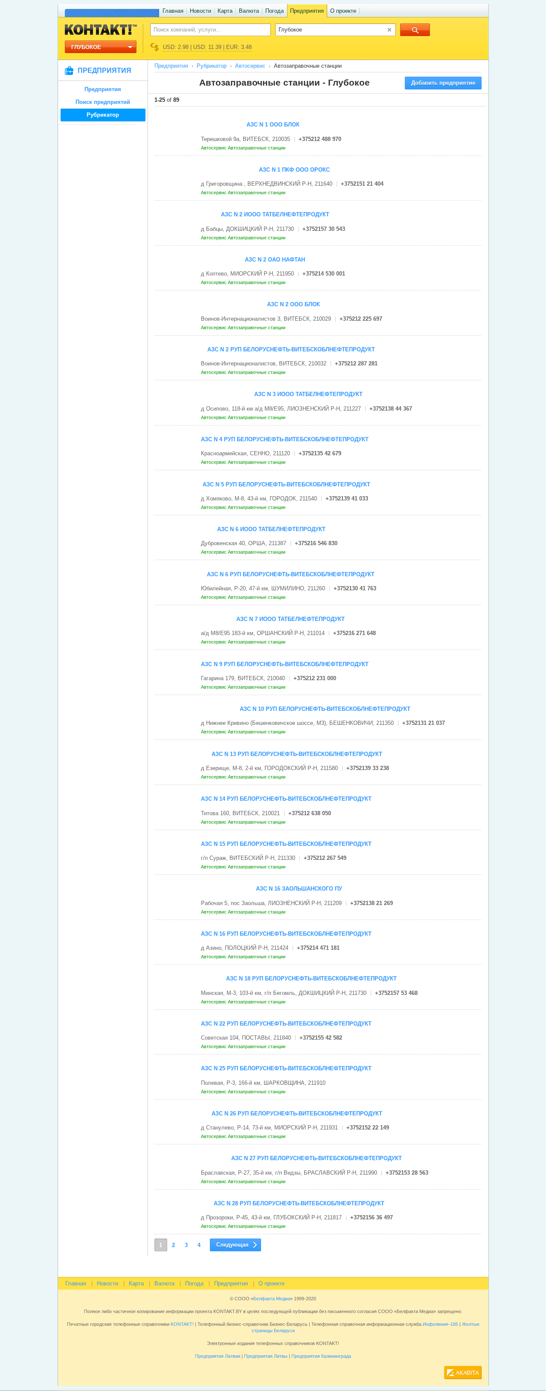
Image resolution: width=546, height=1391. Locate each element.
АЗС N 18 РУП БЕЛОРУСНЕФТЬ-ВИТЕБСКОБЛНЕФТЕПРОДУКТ (311, 978)
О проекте (343, 11)
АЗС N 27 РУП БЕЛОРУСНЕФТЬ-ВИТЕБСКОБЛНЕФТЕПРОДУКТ (316, 1158)
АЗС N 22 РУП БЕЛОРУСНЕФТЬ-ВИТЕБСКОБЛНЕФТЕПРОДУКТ (286, 1023)
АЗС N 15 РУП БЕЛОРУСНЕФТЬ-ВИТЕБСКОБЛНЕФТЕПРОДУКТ (286, 844)
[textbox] (205, 29)
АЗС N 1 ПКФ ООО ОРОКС (294, 170)
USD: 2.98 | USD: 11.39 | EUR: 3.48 (207, 47)
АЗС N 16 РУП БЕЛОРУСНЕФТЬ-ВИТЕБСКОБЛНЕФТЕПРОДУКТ (286, 934)
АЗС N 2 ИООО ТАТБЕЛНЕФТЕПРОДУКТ (275, 214)
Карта (225, 11)
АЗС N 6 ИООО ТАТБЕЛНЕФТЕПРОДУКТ (271, 529)
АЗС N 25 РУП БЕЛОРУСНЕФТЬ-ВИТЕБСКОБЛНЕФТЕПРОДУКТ (286, 1068)
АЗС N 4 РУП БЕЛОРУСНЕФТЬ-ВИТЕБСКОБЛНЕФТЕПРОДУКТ (285, 439)
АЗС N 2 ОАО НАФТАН (275, 259)
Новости (200, 11)
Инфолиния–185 (440, 1324)
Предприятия (307, 11)
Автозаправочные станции (257, 147)
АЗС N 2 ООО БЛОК (293, 304)
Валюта (249, 11)
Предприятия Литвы (266, 1356)
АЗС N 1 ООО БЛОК (273, 124)
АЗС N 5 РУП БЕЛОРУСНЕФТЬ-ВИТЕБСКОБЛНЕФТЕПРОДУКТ (286, 484)
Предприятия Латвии (217, 1356)
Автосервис (250, 66)
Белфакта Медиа (271, 1298)
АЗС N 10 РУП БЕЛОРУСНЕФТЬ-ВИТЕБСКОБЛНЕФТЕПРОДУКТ (325, 709)
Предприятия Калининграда (321, 1356)
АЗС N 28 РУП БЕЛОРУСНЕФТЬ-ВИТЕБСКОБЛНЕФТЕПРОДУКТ (299, 1203)
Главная (173, 11)
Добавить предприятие (443, 83)
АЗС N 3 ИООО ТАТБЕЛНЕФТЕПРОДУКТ (308, 394)
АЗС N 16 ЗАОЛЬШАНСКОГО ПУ (299, 888)
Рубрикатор (103, 115)
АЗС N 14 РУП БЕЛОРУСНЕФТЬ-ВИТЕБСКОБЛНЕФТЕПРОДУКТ (286, 799)
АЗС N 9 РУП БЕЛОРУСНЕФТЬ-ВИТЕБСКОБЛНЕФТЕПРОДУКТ (285, 664)
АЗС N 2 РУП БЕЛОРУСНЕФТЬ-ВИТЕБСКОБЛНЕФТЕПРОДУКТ (291, 349)
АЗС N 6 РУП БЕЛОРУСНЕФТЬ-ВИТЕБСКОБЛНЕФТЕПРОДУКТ (291, 574)
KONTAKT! (181, 1324)
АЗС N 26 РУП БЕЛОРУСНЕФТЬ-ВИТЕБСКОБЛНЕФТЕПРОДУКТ (297, 1113)
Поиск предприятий (103, 102)
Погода (274, 11)
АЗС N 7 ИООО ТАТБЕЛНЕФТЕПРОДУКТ (290, 619)
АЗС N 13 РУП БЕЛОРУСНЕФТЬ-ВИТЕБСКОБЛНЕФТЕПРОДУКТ (297, 754)
